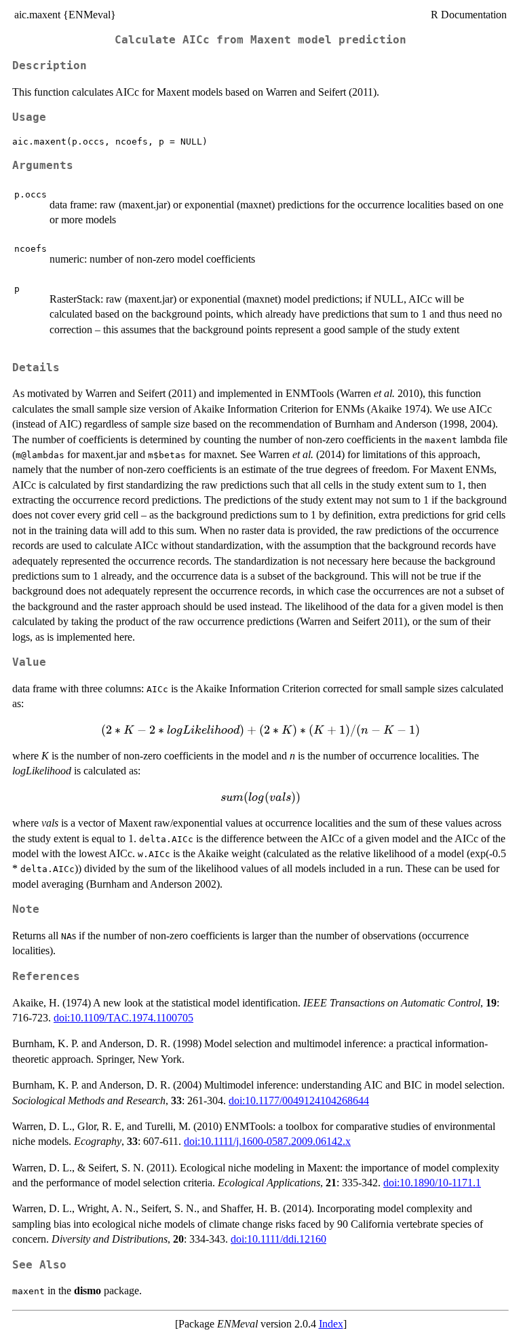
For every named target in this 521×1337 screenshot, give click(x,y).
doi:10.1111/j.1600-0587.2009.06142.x (267, 1141)
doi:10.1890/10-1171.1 (432, 1182)
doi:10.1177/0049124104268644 (299, 1100)
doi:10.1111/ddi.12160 (278, 1239)
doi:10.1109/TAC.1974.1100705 (123, 1017)
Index (331, 1324)
